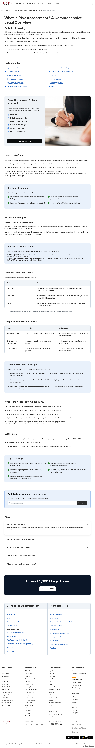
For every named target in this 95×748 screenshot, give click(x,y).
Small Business (6, 703)
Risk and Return (12, 626)
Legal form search (56, 83)
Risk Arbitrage (11, 636)
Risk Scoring (54, 640)
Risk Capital (10, 651)
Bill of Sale (28, 676)
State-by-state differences (15, 83)
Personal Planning (7, 700)
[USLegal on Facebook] (31, 724)
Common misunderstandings (59, 68)
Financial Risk (54, 629)
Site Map (51, 692)
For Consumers (77, 682)
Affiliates (51, 684)
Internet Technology (31, 689)
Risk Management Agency (15, 632)
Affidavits (28, 671)
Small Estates (29, 705)
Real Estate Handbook (55, 714)
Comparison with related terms (17, 86)
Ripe (8, 618)
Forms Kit (51, 705)
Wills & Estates (6, 705)
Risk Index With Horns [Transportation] (20, 644)
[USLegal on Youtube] (42, 724)
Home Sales (5, 681)
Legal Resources (54, 679)
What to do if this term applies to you (62, 71)
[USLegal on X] (26, 724)
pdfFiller (74, 702)
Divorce (3, 679)
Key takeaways (55, 79)
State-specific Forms (55, 703)
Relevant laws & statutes (15, 79)
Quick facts (54, 75)
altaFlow (74, 707)
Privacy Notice (75, 743)
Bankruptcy (5, 673)
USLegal (74, 697)
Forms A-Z (28, 713)
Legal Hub (52, 671)
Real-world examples (14, 75)
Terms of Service (66, 743)
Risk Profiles (54, 618)
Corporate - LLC (30, 679)
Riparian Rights (12, 614)
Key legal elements (13, 71)
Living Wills (28, 695)
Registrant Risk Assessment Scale (61, 622)
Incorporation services (79, 673)
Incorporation (5, 689)
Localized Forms (54, 700)
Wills (26, 708)
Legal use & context (13, 68)
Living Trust (5, 695)
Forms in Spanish (54, 697)
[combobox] (47, 503)
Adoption (4, 671)
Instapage (75, 713)
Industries (52, 695)
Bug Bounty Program (88, 746)
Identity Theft (5, 687)
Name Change (5, 697)
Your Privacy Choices (54, 743)
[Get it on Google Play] (87, 737)
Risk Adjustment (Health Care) (17, 640)
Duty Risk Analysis (56, 626)
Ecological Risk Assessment (59, 633)
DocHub (74, 710)
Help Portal (52, 676)
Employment (5, 684)
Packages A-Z (5, 708)
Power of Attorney (30, 700)
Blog (50, 681)
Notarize (74, 671)
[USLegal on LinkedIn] (36, 724)
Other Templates (30, 716)
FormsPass (75, 699)
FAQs (52, 86)
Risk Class (10, 647)
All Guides (52, 717)
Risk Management (13, 622)
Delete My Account (54, 689)
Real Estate (28, 703)
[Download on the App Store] (72, 737)
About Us (51, 673)
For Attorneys (76, 688)
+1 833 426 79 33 (55, 724)
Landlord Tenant (6, 692)
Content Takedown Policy (87, 743)
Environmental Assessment (59, 644)
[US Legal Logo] (6, 722)
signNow (75, 705)
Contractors (5, 676)
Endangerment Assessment (59, 637)
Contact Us (52, 687)
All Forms (28, 710)
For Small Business (78, 685)
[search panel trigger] (92, 3)
